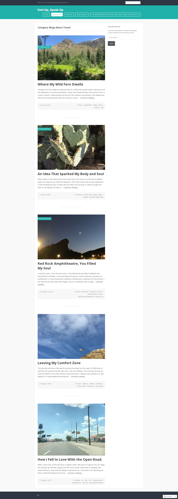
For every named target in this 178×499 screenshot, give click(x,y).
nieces (100, 105)
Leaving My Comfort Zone (59, 363)
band (78, 292)
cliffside (91, 384)
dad (86, 480)
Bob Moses (84, 292)
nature (100, 195)
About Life (69, 14)
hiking (95, 105)
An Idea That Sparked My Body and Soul (71, 174)
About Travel (57, 14)
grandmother (88, 105)
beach (79, 384)
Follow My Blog (114, 27)
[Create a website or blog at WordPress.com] (38, 495)
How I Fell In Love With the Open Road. (70, 459)
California (85, 384)
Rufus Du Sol (99, 296)
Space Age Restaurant (96, 483)
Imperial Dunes (97, 480)
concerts (99, 292)
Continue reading (88, 98)
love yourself (81, 386)
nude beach (90, 386)
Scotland (85, 197)
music (100, 294)
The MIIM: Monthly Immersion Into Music (105, 14)
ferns (80, 105)
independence (76, 483)
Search (139, 3)
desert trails (88, 195)
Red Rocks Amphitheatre (86, 296)
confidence (98, 384)
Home (46, 14)
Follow (111, 43)
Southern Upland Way (96, 197)
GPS (90, 480)
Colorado (92, 292)
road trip (85, 483)
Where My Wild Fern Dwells (60, 84)
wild (102, 107)
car (83, 480)
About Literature (82, 14)
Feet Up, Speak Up (50, 10)
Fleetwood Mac (92, 294)
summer (96, 107)
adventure (79, 195)
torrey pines (99, 386)
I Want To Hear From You (130, 14)
